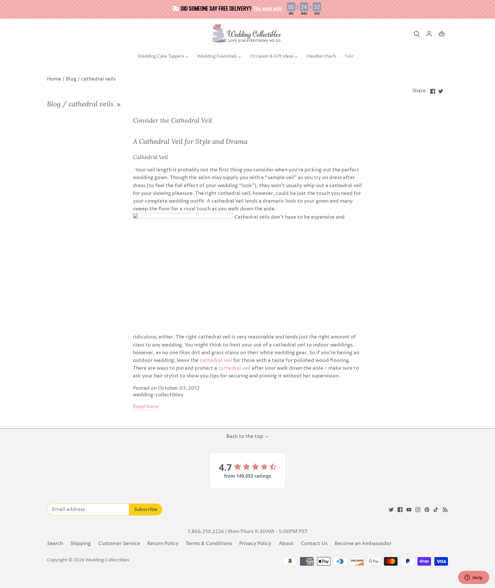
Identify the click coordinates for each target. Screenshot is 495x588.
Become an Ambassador (363, 543)
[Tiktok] (435, 509)
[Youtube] (408, 509)
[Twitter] (391, 509)
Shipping (80, 543)
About (286, 543)
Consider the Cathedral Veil (172, 120)
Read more (146, 406)
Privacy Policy (255, 543)
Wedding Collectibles (107, 560)
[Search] (416, 34)
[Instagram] (417, 509)
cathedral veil (216, 360)
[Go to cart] (441, 34)
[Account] (429, 34)
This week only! (267, 8)
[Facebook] (400, 509)
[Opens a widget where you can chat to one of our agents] (473, 578)
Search (55, 543)
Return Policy (162, 543)
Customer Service (119, 543)
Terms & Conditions (209, 543)
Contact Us (314, 543)
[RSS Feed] (118, 103)
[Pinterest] (427, 509)
